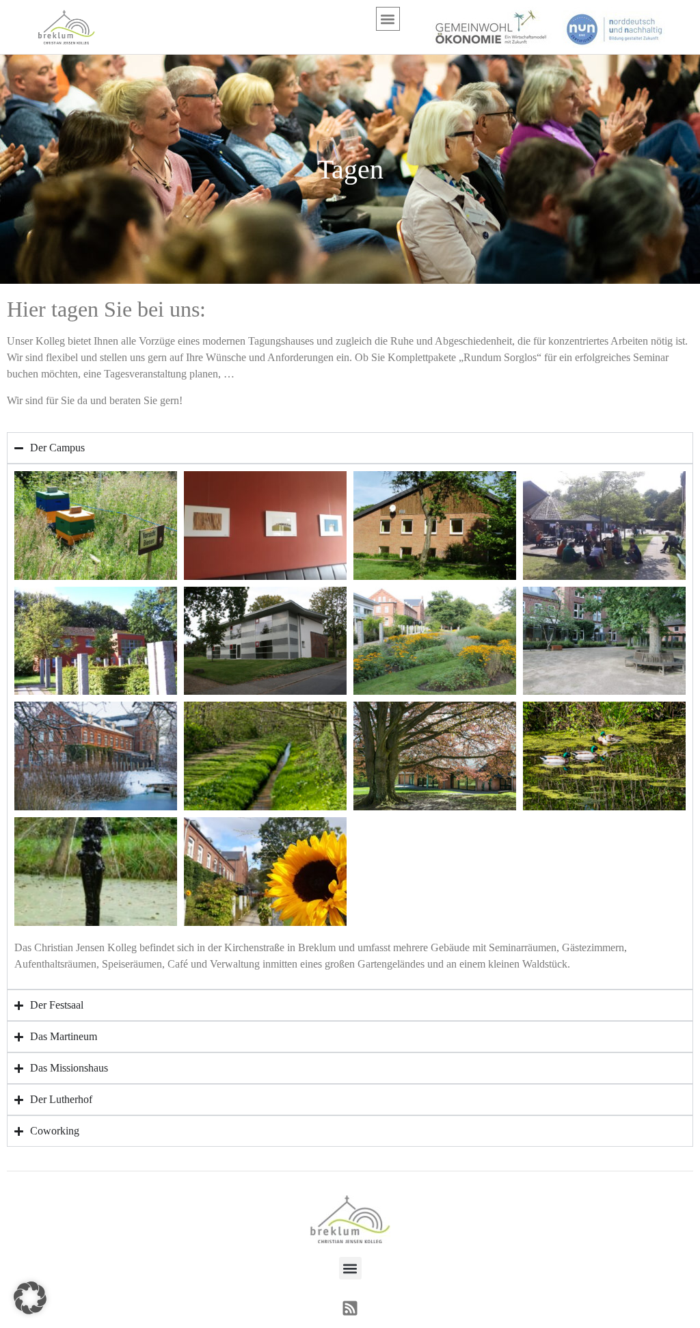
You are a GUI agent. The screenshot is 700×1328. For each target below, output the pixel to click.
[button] (388, 19)
